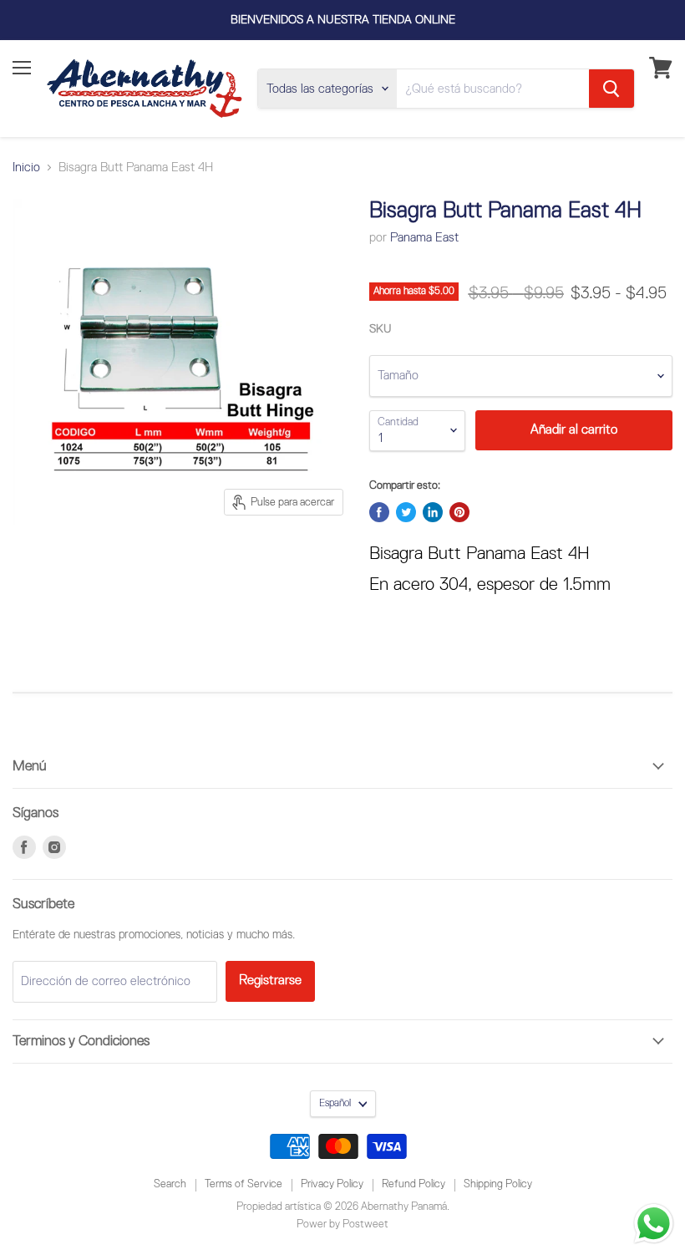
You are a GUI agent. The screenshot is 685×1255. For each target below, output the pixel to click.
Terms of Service (243, 1184)
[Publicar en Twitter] (406, 512)
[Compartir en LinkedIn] (433, 512)
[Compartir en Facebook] (379, 512)
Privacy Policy (332, 1184)
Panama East (424, 237)
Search (170, 1184)
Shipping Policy (498, 1184)
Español (335, 1103)
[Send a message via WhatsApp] (654, 1224)
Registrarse (270, 980)
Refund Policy (413, 1184)
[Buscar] (611, 88)
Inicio (26, 167)
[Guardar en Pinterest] (459, 512)
